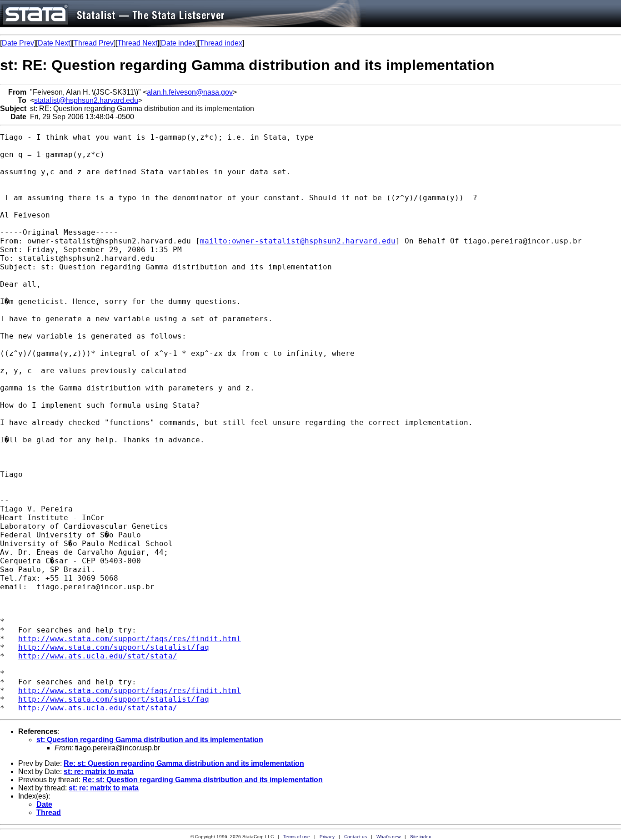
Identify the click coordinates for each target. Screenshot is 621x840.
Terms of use (296, 836)
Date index (178, 43)
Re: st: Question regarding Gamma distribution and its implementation (184, 763)
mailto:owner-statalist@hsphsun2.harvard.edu (298, 241)
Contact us (355, 836)
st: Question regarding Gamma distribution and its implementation (149, 740)
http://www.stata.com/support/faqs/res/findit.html (129, 638)
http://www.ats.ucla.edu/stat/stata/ (97, 656)
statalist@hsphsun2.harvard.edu (86, 100)
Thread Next (137, 43)
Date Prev (18, 43)
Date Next (54, 43)
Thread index (221, 43)
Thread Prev (94, 43)
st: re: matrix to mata (99, 771)
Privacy (327, 836)
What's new (388, 836)
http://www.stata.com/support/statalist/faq (113, 647)
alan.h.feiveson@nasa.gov (190, 92)
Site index (420, 836)
